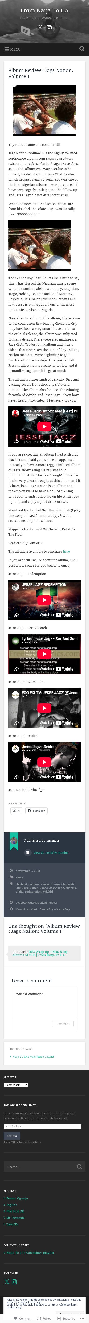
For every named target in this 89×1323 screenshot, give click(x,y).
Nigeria (71, 888)
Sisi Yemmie (15, 1218)
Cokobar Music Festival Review (36, 902)
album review (39, 884)
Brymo (55, 884)
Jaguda (11, 1205)
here (66, 551)
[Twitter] (40, 27)
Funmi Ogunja (17, 1198)
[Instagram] (49, 27)
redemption (33, 891)
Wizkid (48, 891)
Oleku (19, 891)
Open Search (81, 49)
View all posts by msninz (51, 853)
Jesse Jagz (56, 888)
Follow (12, 1136)
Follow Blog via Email (20, 1105)
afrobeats (22, 884)
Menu (15, 49)
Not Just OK (15, 1211)
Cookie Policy (14, 1307)
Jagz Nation (30, 888)
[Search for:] (44, 1166)
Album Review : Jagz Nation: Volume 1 (40, 73)
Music (20, 877)
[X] (7, 1282)
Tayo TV (12, 1224)
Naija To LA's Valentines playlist (33, 1056)
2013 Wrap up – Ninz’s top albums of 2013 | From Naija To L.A (40, 953)
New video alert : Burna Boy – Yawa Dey (43, 909)
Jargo (44, 888)
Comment (62, 1023)
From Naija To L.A (44, 10)
